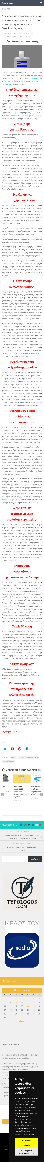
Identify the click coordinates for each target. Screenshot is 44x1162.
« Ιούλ (21, 1021)
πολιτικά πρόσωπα (32, 757)
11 (10, 1006)
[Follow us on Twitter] (32, 824)
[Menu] (41, 3)
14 (28, 1006)
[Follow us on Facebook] (21, 824)
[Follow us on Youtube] (36, 824)
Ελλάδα (8, 84)
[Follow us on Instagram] (40, 824)
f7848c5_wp (16, 33)
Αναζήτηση (35, 859)
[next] (41, 794)
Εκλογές (6, 9)
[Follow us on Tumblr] (29, 824)
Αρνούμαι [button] (26, 1145)
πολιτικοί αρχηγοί (8, 761)
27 (22, 1014)
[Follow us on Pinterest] (25, 824)
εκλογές (21, 757)
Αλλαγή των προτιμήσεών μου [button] (26, 1152)
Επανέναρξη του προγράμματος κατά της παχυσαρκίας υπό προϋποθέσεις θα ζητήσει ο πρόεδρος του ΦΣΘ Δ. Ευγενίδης (20, 1066)
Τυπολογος (8, 3)
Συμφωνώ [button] (26, 1140)
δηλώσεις (14, 757)
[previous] (2, 794)
